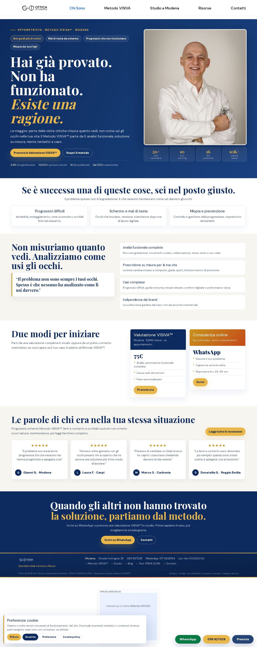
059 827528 (134, 558)
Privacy (173, 573)
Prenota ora (145, 390)
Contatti (238, 8)
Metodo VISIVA (117, 8)
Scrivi (200, 382)
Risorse (204, 8)
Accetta (30, 637)
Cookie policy (71, 637)
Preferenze (49, 637)
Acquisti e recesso (211, 573)
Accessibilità (194, 573)
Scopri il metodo (77, 153)
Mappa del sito (231, 573)
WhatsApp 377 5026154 (160, 558)
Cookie (182, 573)
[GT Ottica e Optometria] (36, 8)
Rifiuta (14, 637)
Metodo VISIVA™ (98, 563)
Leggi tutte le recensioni (225, 432)
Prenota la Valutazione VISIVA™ (35, 153)
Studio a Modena (164, 8)
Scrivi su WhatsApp (117, 540)
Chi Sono (77, 8)
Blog (130, 563)
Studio (118, 563)
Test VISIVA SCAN (149, 563)
